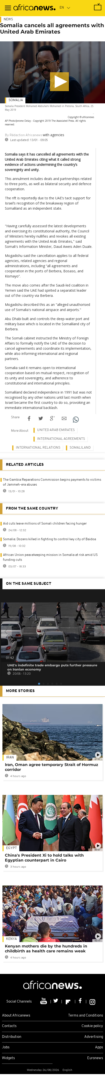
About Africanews (16, 1016)
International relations (38, 448)
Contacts (9, 1026)
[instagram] (92, 1001)
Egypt (11, 848)
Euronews (95, 1058)
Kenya (11, 939)
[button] (59, 81)
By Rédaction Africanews (23, 135)
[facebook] (80, 1001)
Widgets (8, 1058)
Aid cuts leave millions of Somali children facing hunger (45, 524)
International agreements (61, 439)
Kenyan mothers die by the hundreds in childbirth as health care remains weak (46, 948)
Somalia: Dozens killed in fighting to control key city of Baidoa (49, 539)
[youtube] (44, 1001)
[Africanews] (34, 8)
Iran (10, 757)
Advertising (93, 1037)
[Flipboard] (68, 1001)
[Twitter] (56, 1001)
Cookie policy (92, 1026)
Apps (99, 1047)
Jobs (6, 1047)
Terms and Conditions (85, 1016)
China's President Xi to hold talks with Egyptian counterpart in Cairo (44, 857)
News (8, 19)
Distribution (11, 1037)
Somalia (16, 100)
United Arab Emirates (56, 430)
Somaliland (80, 448)
